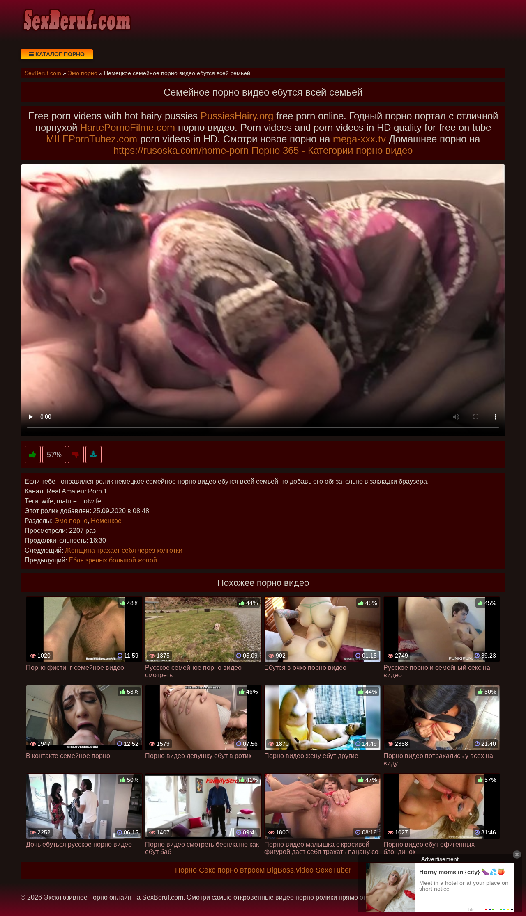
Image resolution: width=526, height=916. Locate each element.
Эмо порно (71, 520)
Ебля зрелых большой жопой (113, 560)
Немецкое (106, 520)
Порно (186, 870)
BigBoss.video (290, 870)
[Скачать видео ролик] (93, 454)
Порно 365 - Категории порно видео (332, 150)
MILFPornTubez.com (91, 138)
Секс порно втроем (232, 870)
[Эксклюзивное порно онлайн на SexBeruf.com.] (76, 20)
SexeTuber (333, 870)
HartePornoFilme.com (127, 127)
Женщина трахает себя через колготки (123, 550)
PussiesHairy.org (237, 115)
